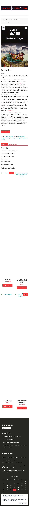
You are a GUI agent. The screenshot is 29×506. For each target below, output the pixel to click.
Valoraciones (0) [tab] (13, 144)
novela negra (18, 138)
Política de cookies (13, 500)
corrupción (3, 138)
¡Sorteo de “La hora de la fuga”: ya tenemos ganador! (15, 445)
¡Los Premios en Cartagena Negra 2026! (12, 436)
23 (25, 487)
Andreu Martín (21, 136)
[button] (26, 28)
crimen (7, 138)
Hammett (12, 138)
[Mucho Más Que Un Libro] (14, 10)
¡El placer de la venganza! (20, 457)
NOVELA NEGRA (9, 136)
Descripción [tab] (4, 144)
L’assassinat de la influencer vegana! (14, 463)
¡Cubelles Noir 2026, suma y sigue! (11, 442)
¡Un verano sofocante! (8, 439)
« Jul (2, 493)
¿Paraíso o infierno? (7, 448)
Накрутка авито (5, 466)
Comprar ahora (5, 131)
